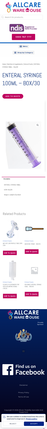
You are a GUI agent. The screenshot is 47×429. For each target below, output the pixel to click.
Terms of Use (23, 397)
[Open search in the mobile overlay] (21, 17)
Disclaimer (23, 385)
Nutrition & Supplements (15, 64)
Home (4, 64)
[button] (23, 46)
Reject (13, 424)
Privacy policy (31, 419)
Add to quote (12, 96)
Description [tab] (7, 179)
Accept (34, 424)
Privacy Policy (23, 392)
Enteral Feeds (28, 64)
